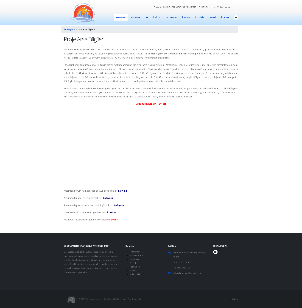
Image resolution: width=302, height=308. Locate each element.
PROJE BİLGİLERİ (153, 17)
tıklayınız (121, 190)
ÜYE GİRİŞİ (199, 17)
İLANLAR (186, 17)
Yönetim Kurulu (137, 255)
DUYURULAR (171, 17)
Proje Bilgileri (136, 263)
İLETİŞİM (225, 17)
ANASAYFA (121, 17)
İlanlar (133, 270)
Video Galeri (135, 274)
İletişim (204, 6)
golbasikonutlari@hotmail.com (187, 273)
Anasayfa (68, 29)
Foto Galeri (135, 266)
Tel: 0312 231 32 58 (181, 262)
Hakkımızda (135, 251)
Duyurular (134, 259)
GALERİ (213, 17)
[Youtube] (236, 17)
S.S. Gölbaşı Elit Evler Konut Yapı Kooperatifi (176, 6)
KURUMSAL (136, 17)
